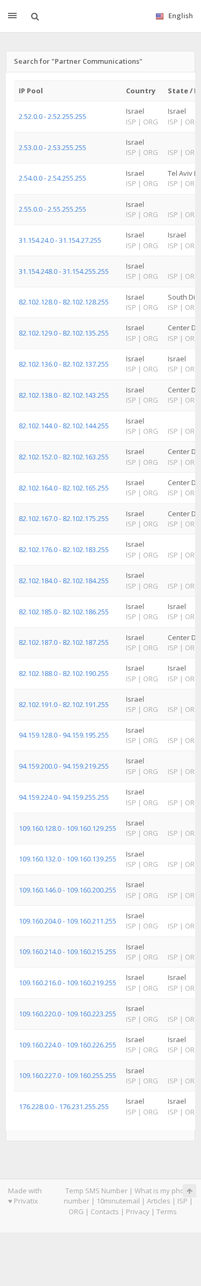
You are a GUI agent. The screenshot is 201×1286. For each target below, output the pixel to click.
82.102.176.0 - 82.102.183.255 (64, 549)
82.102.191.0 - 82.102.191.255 (64, 704)
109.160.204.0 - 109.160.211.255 (67, 921)
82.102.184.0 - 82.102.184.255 (64, 580)
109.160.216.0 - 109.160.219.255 (67, 982)
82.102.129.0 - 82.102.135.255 (64, 333)
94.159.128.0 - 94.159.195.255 (64, 735)
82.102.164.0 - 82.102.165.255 (64, 488)
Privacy (138, 1211)
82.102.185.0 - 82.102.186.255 (64, 611)
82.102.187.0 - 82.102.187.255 (64, 642)
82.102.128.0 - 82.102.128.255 (64, 302)
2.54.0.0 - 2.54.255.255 (52, 178)
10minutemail (118, 1201)
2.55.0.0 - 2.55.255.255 (52, 209)
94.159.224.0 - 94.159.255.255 (64, 797)
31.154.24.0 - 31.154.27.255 (60, 240)
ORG (76, 1211)
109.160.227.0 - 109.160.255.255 (67, 1075)
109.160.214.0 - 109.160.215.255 (67, 951)
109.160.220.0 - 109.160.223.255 (67, 1014)
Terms (167, 1211)
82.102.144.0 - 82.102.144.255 (64, 425)
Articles (158, 1201)
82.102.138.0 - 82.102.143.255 (64, 395)
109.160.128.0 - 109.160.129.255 (67, 828)
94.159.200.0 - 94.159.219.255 (64, 766)
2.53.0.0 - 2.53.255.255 (52, 147)
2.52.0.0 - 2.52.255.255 (52, 116)
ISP (182, 1201)
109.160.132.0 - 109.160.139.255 (67, 859)
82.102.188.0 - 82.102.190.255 (64, 673)
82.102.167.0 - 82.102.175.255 (64, 518)
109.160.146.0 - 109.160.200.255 (67, 890)
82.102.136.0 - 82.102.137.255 (64, 364)
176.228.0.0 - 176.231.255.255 (64, 1106)
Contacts (105, 1211)
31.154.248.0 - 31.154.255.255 (64, 271)
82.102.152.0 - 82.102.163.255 (64, 457)
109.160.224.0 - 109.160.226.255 (67, 1045)
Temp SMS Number (96, 1190)
